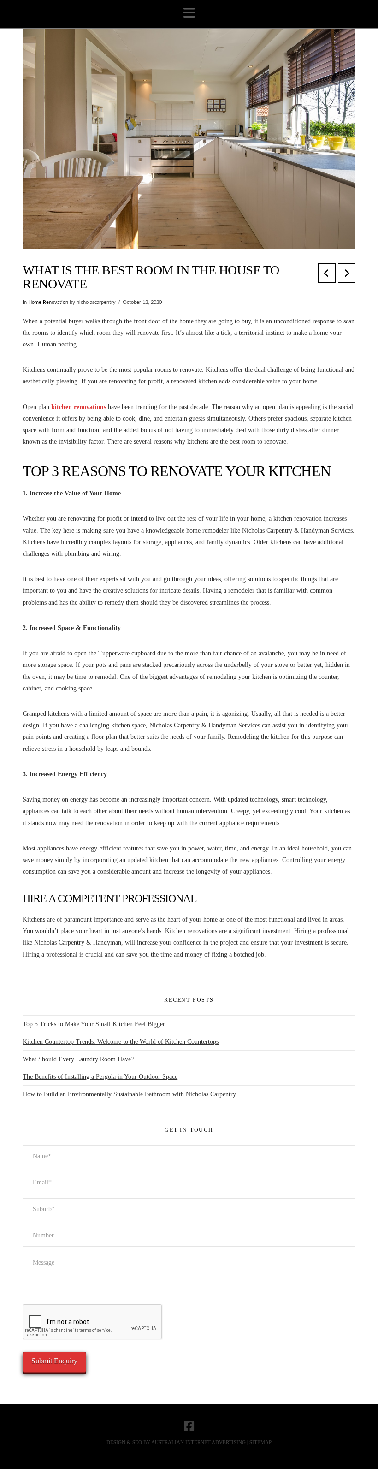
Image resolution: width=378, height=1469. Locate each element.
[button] (189, 13)
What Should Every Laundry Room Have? (78, 1059)
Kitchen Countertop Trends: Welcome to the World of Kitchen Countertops (121, 1041)
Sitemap (260, 1442)
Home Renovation (48, 302)
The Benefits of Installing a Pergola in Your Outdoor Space (100, 1076)
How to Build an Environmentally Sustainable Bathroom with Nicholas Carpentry (129, 1094)
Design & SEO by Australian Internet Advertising (176, 1442)
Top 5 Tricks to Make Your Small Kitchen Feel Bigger (94, 1024)
